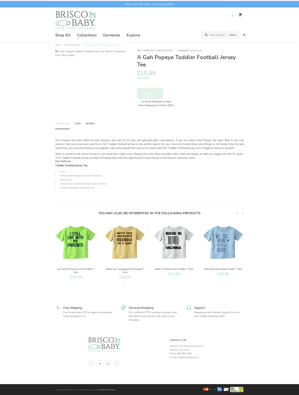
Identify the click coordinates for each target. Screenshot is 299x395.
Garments (111, 35)
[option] (75, 250)
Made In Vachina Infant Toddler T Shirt (174, 269)
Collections (87, 35)
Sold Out (150, 93)
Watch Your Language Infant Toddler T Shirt (125, 271)
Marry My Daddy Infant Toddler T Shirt (223, 269)
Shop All (63, 35)
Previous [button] (237, 213)
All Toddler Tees (72, 45)
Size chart (143, 77)
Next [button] (242, 213)
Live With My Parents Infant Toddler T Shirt (76, 271)
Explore (133, 35)
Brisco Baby (60, 389)
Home (58, 45)
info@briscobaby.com (187, 357)
